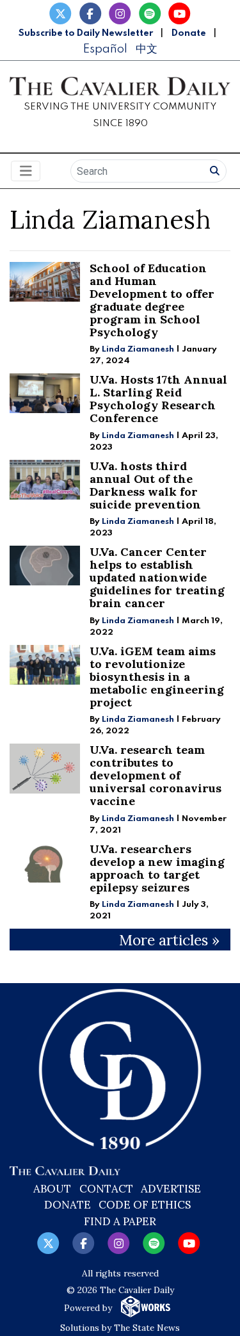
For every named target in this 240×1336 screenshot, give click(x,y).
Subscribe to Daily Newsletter (86, 33)
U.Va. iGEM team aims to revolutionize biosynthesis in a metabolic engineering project (157, 677)
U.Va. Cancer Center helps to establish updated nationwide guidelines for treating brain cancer (157, 577)
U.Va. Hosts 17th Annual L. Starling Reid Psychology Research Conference (158, 398)
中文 (146, 49)
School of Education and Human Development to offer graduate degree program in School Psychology (152, 300)
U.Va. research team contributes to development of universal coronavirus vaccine (155, 775)
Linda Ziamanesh (138, 349)
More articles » (169, 940)
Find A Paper (120, 1221)
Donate (189, 33)
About (52, 1189)
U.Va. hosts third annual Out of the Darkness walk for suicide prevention (145, 485)
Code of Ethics (145, 1205)
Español (105, 49)
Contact (106, 1189)
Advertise (171, 1189)
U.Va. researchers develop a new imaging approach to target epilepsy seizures (157, 868)
